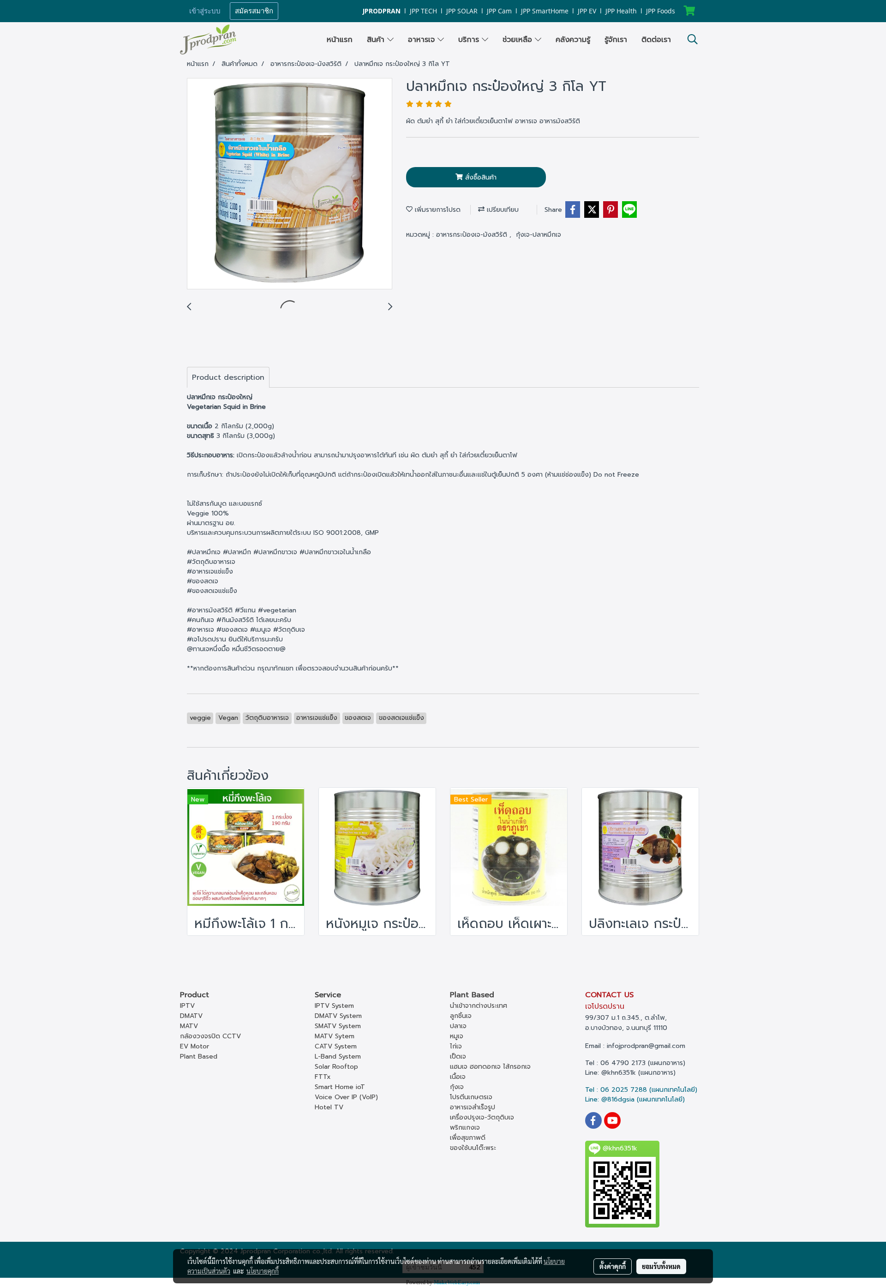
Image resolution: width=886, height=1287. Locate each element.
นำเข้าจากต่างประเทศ (478, 1006)
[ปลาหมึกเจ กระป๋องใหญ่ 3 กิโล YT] (289, 184)
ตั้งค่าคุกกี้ (612, 1266)
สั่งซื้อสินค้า (480, 177)
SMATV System (338, 1026)
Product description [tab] (228, 377)
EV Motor (194, 1046)
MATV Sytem (334, 1036)
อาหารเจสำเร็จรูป (472, 1107)
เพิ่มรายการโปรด (437, 210)
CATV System (336, 1046)
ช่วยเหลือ (519, 39)
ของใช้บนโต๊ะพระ (473, 1148)
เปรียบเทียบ (502, 210)
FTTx (323, 1077)
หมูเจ (456, 1036)
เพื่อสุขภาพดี (467, 1138)
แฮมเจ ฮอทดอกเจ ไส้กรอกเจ (490, 1067)
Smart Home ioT (340, 1087)
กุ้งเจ (457, 1087)
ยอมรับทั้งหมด (661, 1266)
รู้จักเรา (616, 39)
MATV (189, 1026)
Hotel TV (329, 1107)
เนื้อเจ (458, 1077)
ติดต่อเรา (656, 39)
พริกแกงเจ (465, 1127)
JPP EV (587, 10)
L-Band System (338, 1056)
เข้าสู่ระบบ (205, 11)
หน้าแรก (340, 39)
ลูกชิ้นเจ (461, 1016)
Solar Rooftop (336, 1067)
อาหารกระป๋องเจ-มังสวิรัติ (472, 234)
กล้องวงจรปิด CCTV (210, 1036)
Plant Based (198, 1056)
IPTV (187, 1006)
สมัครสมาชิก (254, 11)
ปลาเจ (458, 1026)
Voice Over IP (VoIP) (346, 1097)
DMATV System (338, 1016)
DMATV (191, 1016)
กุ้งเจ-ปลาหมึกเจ (538, 234)
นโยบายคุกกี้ (262, 1271)
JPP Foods (660, 10)
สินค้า (377, 39)
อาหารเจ (422, 39)
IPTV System (334, 1006)
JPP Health (621, 10)
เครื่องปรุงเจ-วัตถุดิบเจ (482, 1117)
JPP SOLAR (462, 10)
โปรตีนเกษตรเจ (471, 1097)
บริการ (470, 39)
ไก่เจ (456, 1046)
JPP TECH (423, 10)
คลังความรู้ (573, 39)
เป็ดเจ (458, 1056)
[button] (692, 39)
